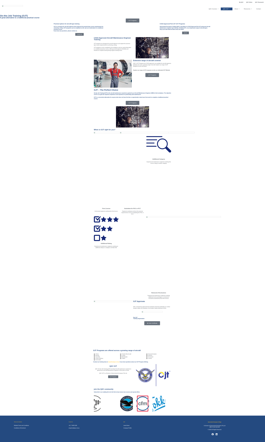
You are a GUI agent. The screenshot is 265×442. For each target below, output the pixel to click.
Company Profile (127, 428)
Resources (247, 9)
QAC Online (249, 2)
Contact (258, 9)
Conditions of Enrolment (20, 428)
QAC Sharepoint (259, 2)
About (236, 9)
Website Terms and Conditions (21, 425)
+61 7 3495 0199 (73, 425)
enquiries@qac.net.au (113, 361)
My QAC (241, 2)
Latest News (126, 425)
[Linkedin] (216, 434)
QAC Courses (213, 9)
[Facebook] (212, 434)
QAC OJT (226, 9)
